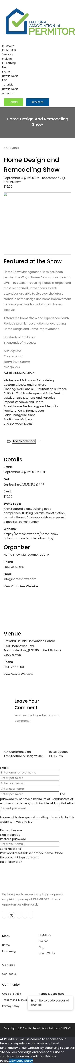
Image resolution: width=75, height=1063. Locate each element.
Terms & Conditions (51, 994)
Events (6, 71)
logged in (39, 715)
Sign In (34, 857)
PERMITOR (45, 935)
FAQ (4, 80)
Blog (4, 67)
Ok (11, 1061)
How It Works (47, 953)
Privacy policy (23, 1061)
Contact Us (9, 974)
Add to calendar (23, 441)
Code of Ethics (11, 994)
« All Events (11, 148)
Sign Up (24, 857)
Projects (7, 58)
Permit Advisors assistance (35, 517)
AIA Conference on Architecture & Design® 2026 (24, 754)
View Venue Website (18, 674)
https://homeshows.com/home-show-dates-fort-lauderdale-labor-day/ (32, 536)
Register (38, 102)
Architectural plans (17, 509)
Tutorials (7, 84)
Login (14, 102)
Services (7, 54)
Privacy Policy (22, 822)
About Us (7, 93)
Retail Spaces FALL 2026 (58, 754)
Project (43, 941)
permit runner (29, 522)
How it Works (10, 76)
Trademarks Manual (14, 1000)
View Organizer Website (21, 586)
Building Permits (33, 513)
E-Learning (9, 63)
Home (6, 945)
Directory (8, 45)
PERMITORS (9, 50)
